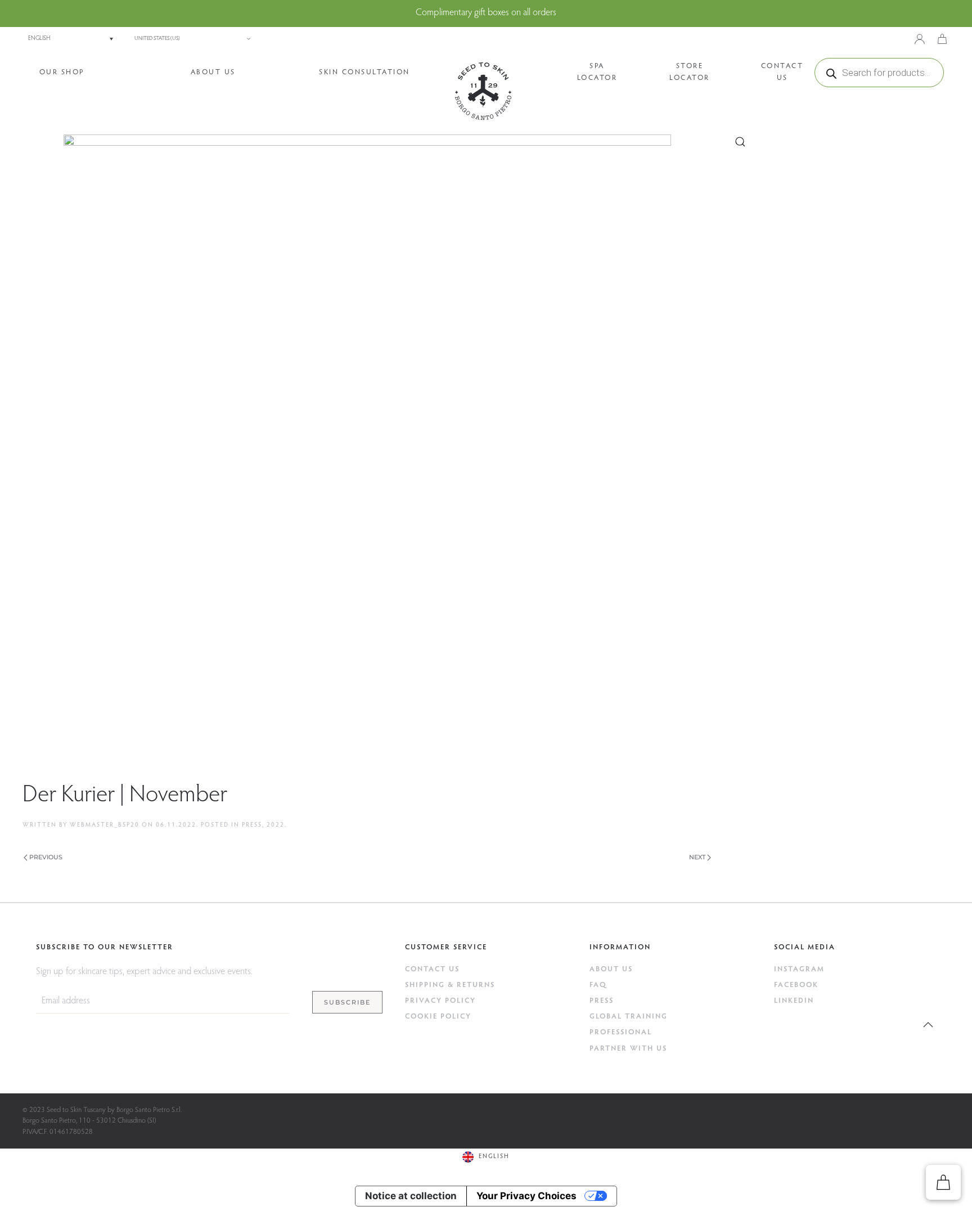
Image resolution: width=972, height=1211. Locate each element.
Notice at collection (411, 1195)
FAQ (598, 985)
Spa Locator (597, 72)
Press (252, 825)
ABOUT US (611, 969)
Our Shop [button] (61, 72)
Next (697, 857)
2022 (276, 825)
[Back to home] (483, 91)
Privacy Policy (440, 1000)
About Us (213, 72)
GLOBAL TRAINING (629, 1016)
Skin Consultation (364, 72)
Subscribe (347, 1002)
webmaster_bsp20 (105, 825)
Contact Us (782, 72)
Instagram (799, 969)
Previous (45, 857)
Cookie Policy (438, 1016)
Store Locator (689, 72)
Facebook (796, 985)
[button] (928, 1024)
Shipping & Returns (450, 985)
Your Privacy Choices (526, 1195)
